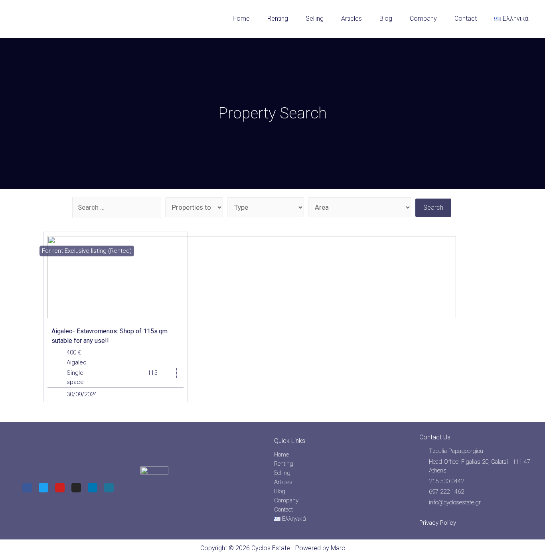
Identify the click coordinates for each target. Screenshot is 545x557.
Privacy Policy (437, 522)
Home (241, 18)
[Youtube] (60, 487)
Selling (315, 18)
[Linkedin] (92, 487)
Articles (351, 18)
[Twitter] (43, 487)
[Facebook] (27, 487)
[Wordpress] (109, 487)
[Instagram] (76, 487)
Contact (465, 18)
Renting (277, 18)
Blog (385, 18)
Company (423, 18)
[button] (86, 251)
